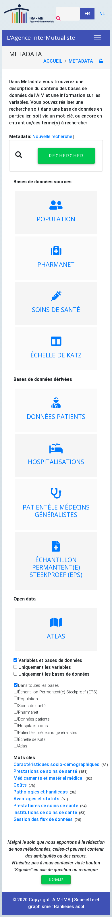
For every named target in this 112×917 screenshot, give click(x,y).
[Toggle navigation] (97, 37)
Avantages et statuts (37, 798)
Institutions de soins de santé (45, 812)
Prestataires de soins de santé (46, 805)
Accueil (52, 61)
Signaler (56, 880)
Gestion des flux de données (43, 819)
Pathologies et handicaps (41, 792)
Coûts (20, 785)
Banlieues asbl (69, 906)
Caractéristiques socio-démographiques (57, 764)
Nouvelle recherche (52, 136)
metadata (81, 61)
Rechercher (66, 155)
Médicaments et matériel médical (49, 778)
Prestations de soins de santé (45, 771)
